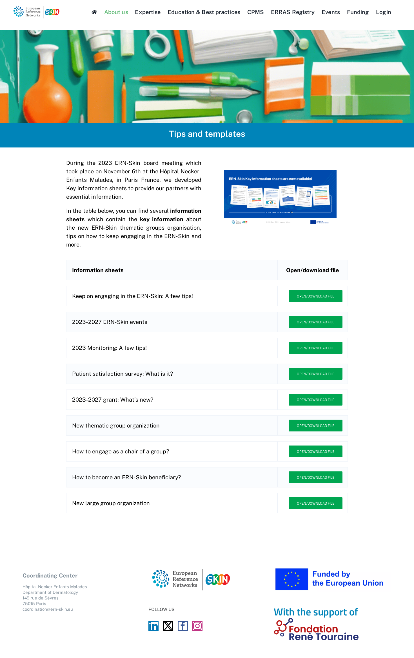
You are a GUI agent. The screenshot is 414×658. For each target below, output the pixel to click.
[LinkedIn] (153, 626)
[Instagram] (197, 626)
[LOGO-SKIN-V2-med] (36, 7)
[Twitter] (168, 626)
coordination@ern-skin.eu (48, 609)
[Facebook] (183, 626)
